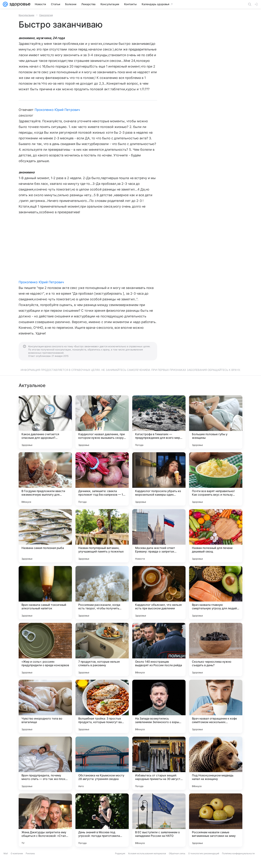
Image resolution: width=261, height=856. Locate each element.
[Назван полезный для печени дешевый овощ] (215, 535)
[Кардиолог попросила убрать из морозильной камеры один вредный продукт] (159, 479)
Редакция (120, 853)
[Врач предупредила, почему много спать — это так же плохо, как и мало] (45, 763)
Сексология (46, 15)
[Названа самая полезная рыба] (45, 535)
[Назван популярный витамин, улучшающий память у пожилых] (102, 535)
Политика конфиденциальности (238, 853)
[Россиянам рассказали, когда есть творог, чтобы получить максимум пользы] (102, 592)
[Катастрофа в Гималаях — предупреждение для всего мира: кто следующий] (159, 422)
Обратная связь (177, 853)
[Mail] (5, 4)
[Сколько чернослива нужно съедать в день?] (215, 649)
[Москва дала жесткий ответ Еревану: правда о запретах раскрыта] (159, 535)
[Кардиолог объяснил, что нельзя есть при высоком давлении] (159, 592)
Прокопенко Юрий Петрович (57, 110)
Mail (6, 853)
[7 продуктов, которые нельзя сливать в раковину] (102, 649)
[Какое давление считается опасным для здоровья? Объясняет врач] (45, 422)
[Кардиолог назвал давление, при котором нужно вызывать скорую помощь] (102, 422)
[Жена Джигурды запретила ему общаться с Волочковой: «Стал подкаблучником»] (45, 820)
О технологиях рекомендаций (203, 853)
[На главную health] (19, 4)
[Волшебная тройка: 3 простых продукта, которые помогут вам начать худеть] (102, 706)
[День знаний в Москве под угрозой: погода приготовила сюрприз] (102, 820)
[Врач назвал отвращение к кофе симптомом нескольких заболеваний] (215, 706)
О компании (17, 853)
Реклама (30, 853)
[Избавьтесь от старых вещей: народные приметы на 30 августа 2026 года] (159, 763)
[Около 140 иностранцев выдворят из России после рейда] (159, 649)
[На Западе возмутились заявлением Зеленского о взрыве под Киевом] (159, 706)
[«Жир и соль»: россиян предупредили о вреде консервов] (45, 649)
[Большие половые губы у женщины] (215, 422)
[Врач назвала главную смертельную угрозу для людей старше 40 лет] (215, 592)
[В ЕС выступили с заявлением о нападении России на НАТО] (159, 820)
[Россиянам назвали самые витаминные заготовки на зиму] (215, 820)
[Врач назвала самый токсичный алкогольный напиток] (45, 592)
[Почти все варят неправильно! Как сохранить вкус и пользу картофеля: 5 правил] (215, 479)
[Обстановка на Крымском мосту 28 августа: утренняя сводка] (102, 763)
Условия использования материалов (147, 853)
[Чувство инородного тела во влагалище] (45, 706)
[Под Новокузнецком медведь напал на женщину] (215, 763)
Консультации (26, 15)
